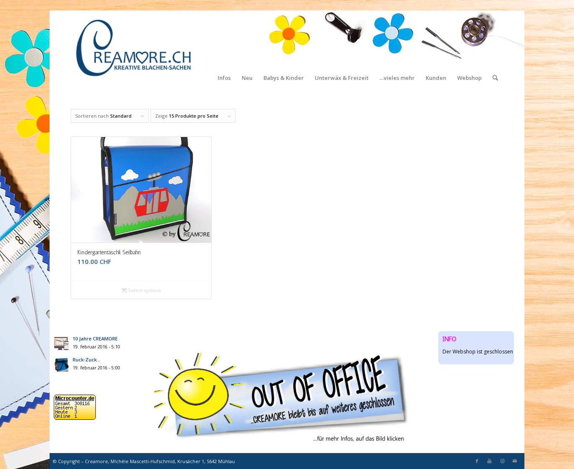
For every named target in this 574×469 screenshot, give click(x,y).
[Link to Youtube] (489, 461)
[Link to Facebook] (477, 461)
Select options (144, 290)
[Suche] (495, 48)
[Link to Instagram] (502, 461)
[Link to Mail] (514, 461)
